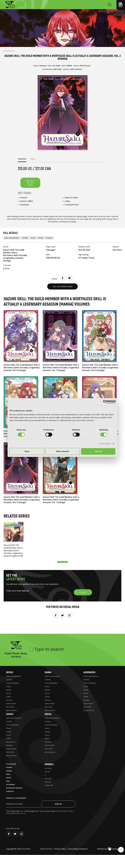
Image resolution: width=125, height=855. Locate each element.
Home (5, 51)
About (8, 774)
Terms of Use (20, 813)
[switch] (48, 435)
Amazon (24, 197)
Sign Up (58, 804)
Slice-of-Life (10, 707)
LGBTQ (8, 697)
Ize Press (48, 782)
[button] (62, 562)
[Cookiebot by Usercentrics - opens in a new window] (105, 402)
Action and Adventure (11, 238)
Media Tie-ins (10, 742)
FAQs (8, 781)
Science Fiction (11, 704)
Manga (11, 51)
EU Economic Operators (14, 788)
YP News (9, 767)
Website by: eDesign (108, 849)
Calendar (9, 771)
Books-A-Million (27, 201)
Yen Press (48, 768)
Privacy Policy (60, 849)
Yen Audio (48, 778)
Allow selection (62, 451)
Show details (105, 443)
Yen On (47, 772)
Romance (49, 238)
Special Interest (11, 710)
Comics (9, 714)
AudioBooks (89, 672)
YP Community (11, 764)
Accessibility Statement (78, 849)
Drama (33, 238)
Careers (8, 778)
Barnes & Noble (71, 197)
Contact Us (10, 791)
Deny (27, 451)
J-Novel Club (49, 785)
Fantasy (40, 238)
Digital (48, 714)
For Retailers (10, 784)
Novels (9, 672)
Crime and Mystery (12, 683)
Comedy (25, 238)
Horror (8, 693)
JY (45, 775)
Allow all (98, 451)
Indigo (67, 201)
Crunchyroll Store (72, 204)
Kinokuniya (25, 204)
